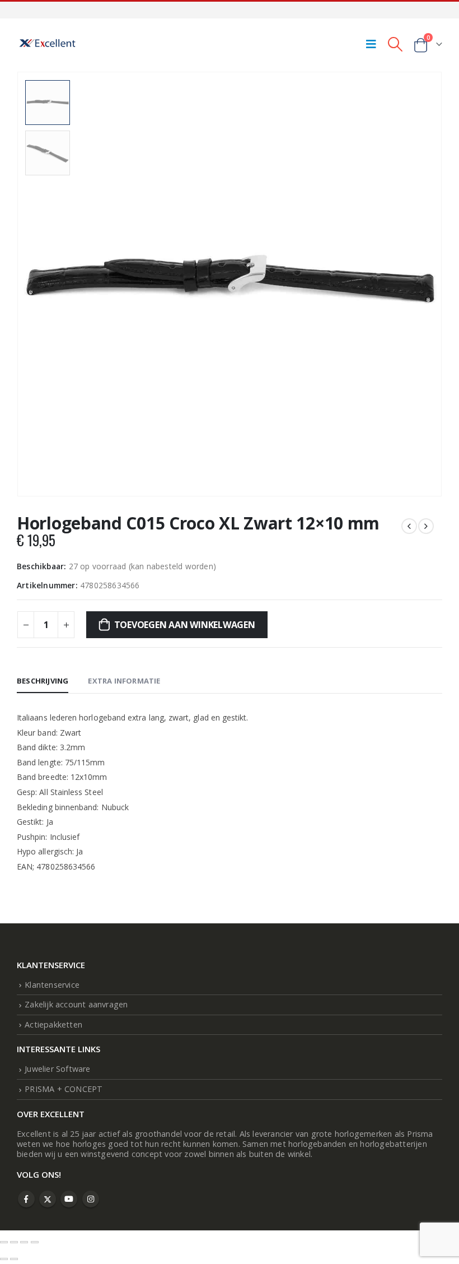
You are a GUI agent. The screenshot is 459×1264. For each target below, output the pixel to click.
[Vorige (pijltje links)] (4, 1259)
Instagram (90, 1199)
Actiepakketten (53, 1024)
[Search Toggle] (395, 43)
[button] (428, 271)
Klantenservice (52, 984)
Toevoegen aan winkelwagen (184, 625)
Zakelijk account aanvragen (76, 1004)
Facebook (26, 1199)
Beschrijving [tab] (42, 681)
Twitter (47, 1199)
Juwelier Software (57, 1068)
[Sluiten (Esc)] (35, 1242)
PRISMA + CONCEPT (63, 1089)
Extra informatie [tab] (124, 681)
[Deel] (24, 1242)
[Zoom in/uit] (4, 1242)
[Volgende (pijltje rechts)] (14, 1259)
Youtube (68, 1199)
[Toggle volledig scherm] (14, 1242)
